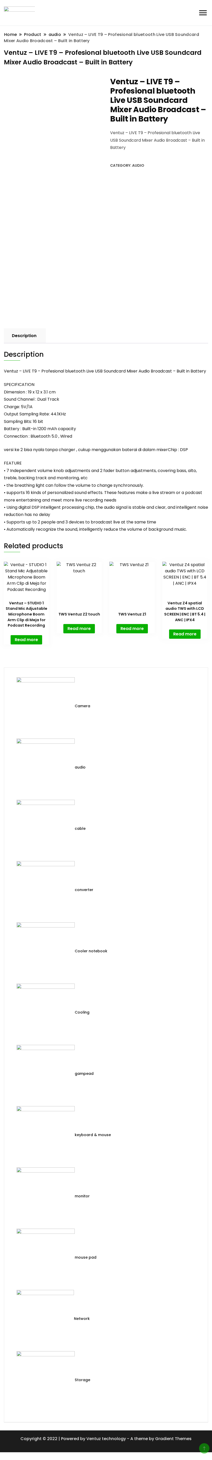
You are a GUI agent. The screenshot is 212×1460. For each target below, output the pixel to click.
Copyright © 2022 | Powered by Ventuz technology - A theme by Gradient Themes (106, 1439)
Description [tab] (24, 336)
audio (138, 165)
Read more (26, 640)
